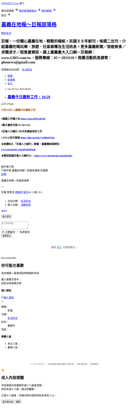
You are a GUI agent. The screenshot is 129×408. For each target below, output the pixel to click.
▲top (4, 210)
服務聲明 (94, 364)
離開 (18, 402)
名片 (10, 83)
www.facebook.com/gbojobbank (18, 149)
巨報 (3, 174)
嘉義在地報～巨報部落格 (29, 24)
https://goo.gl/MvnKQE (33, 118)
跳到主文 (6, 33)
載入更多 (7, 216)
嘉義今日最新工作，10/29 (29, 97)
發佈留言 (7, 236)
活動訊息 (26, 205)
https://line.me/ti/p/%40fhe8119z (38, 137)
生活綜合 (27, 69)
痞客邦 (19, 192)
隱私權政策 (82, 364)
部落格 (11, 79)
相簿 (10, 76)
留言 (25, 192)
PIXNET (41, 364)
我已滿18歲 (8, 402)
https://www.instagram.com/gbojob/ (53, 155)
